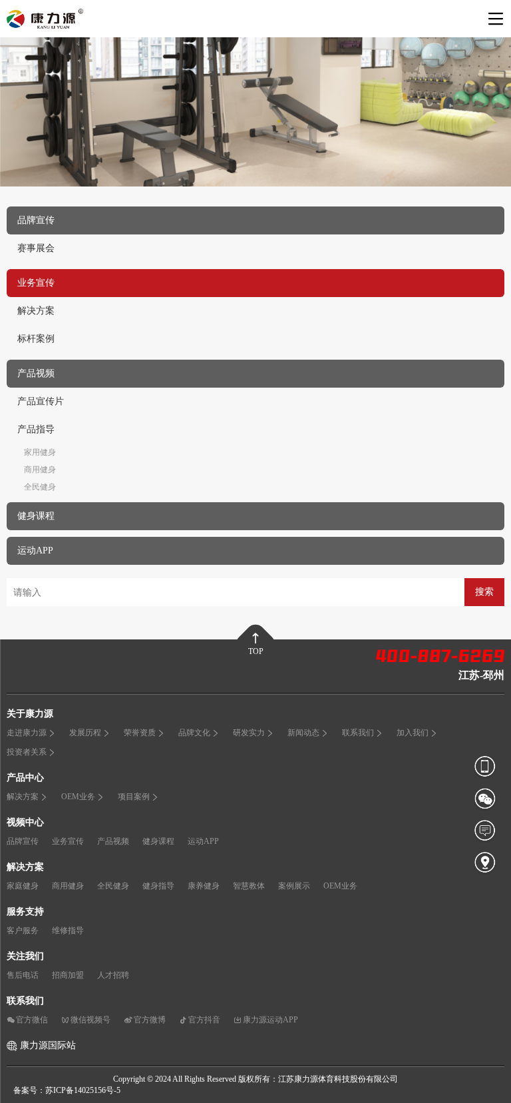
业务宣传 (68, 841)
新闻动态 (303, 732)
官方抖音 (204, 1019)
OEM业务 (78, 796)
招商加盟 (68, 975)
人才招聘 (113, 975)
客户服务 (23, 930)
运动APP (203, 841)
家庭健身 (23, 886)
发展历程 (85, 732)
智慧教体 (249, 886)
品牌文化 (194, 732)
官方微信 (32, 1019)
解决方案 (36, 311)
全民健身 (40, 487)
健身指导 (158, 886)
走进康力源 (27, 732)
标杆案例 (36, 339)
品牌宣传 (23, 841)
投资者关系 (27, 752)
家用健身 (40, 452)
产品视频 (113, 841)
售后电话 (23, 975)
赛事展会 (36, 248)
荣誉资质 (140, 732)
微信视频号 (90, 1019)
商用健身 (40, 469)
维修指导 (68, 930)
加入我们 (412, 732)
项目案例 (134, 796)
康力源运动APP (270, 1019)
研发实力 (249, 732)
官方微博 (150, 1019)
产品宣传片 (40, 401)
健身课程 (158, 841)
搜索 (484, 592)
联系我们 (358, 732)
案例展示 (294, 886)
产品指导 (36, 429)
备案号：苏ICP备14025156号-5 (66, 1090)
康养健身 (204, 886)
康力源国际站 (48, 1045)
